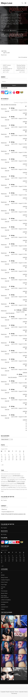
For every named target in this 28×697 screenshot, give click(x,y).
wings (2, 491)
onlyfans (24, 485)
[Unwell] (20, 660)
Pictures (3, 587)
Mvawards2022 (11, 485)
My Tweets (4, 500)
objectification (20, 485)
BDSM (2, 575)
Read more (4, 55)
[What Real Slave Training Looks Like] (7, 634)
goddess (18, 481)
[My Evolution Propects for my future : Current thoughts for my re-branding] (7, 673)
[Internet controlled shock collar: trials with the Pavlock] (20, 647)
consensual (18, 477)
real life (10, 487)
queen (7, 487)
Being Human (4, 577)
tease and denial (12, 489)
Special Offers (6, 489)
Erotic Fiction (4, 582)
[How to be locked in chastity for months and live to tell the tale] (7, 660)
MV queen (16, 485)
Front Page (4, 584)
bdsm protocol (4, 597)
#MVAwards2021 (4, 475)
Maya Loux (6, 3)
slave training (23, 487)
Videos (2, 609)
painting (2, 487)
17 (1, 458)
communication (13, 477)
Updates (3, 604)
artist (15, 475)
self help (14, 487)
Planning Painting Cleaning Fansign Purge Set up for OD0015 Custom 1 (20, 69)
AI (1, 572)
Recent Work (4, 593)
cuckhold (8, 479)
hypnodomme (3, 483)
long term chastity (13, 483)
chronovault (8, 477)
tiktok (26, 489)
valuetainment (4, 607)
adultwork (9, 475)
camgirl (22, 475)
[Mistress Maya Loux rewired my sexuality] (20, 673)
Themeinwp (14, 693)
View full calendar (22, 57)
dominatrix (12, 479)
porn (5, 487)
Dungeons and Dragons (19, 479)
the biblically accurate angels (20, 489)
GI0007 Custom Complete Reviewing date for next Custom (7, 69)
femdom (11, 481)
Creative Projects (5, 579)
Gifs (2, 588)
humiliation (22, 481)
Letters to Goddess (6, 599)
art (12, 475)
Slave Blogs (4, 595)
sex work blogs (18, 487)
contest (22, 477)
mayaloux (13, 30)
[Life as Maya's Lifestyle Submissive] (7, 621)
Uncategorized (4, 602)
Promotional (4, 591)
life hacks (7, 483)
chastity (3, 477)
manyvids (20, 483)
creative (5, 479)
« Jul (2, 464)
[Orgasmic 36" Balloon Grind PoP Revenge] (20, 634)
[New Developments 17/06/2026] (7, 647)
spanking (2, 489)
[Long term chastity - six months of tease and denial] (20, 621)
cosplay (2, 479)
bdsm (18, 475)
